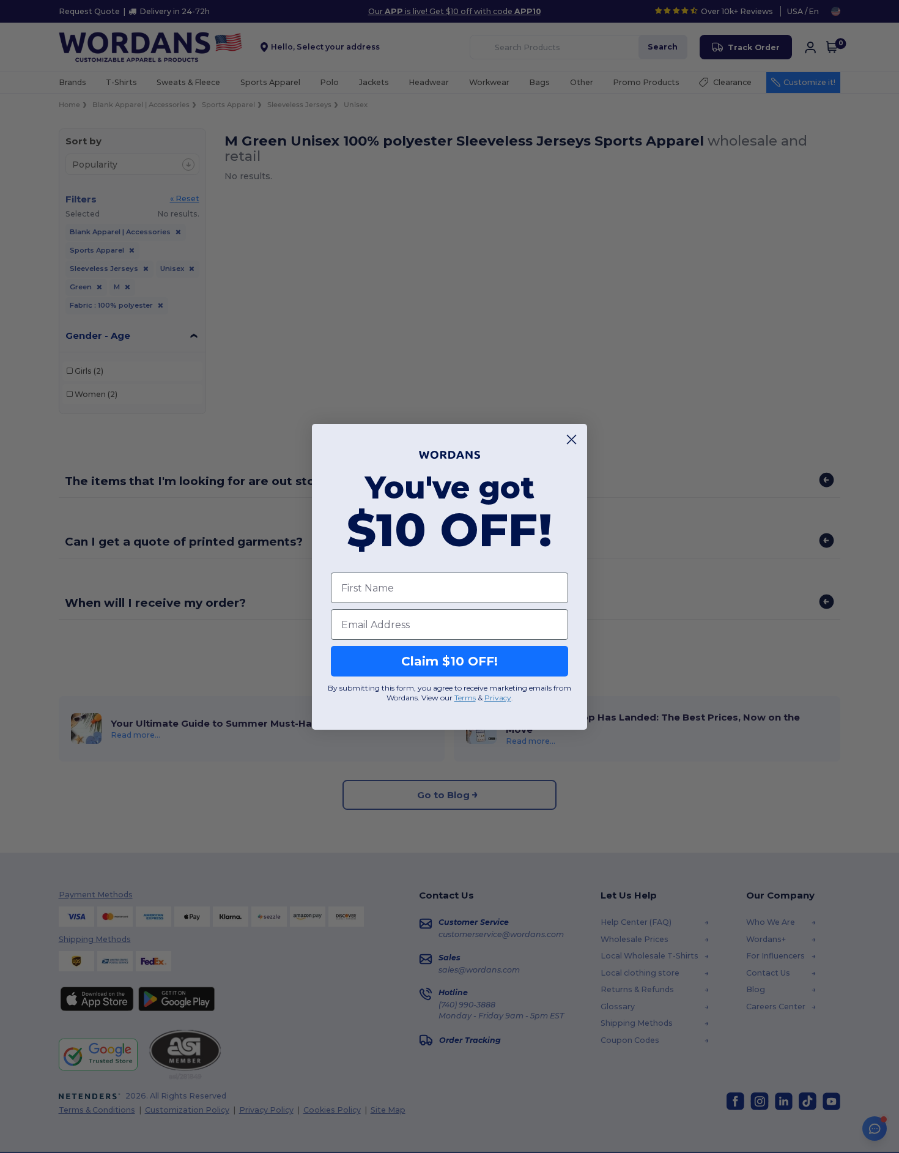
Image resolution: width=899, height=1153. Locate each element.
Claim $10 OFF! (449, 661)
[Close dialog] (571, 439)
